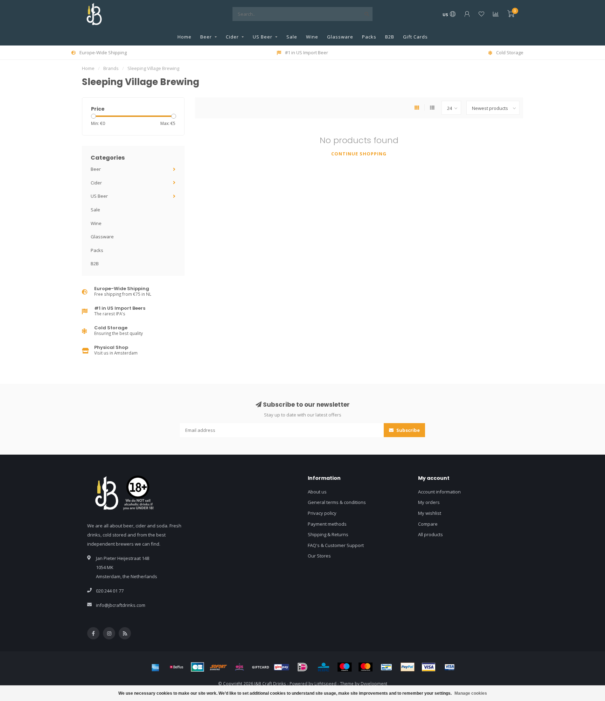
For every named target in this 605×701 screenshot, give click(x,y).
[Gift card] (260, 667)
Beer (206, 37)
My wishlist (429, 513)
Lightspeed (325, 683)
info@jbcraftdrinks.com (120, 605)
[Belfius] (176, 667)
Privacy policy (322, 513)
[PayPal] (407, 667)
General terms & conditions (337, 502)
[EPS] (239, 667)
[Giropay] (281, 667)
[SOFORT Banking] (218, 667)
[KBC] (323, 667)
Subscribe (407, 430)
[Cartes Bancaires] (197, 667)
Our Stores (319, 556)
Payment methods (327, 524)
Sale (291, 37)
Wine (312, 37)
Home (185, 37)
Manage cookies (470, 693)
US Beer (262, 37)
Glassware (340, 37)
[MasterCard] (365, 667)
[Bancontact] (386, 667)
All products (430, 534)
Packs (369, 37)
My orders (429, 502)
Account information (439, 492)
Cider (232, 37)
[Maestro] (344, 667)
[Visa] (428, 667)
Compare (428, 524)
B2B (389, 37)
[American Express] (155, 667)
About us (317, 492)
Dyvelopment (374, 683)
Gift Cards (415, 37)
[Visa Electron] (449, 667)
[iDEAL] (302, 667)
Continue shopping (359, 153)
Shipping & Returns (328, 534)
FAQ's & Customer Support (336, 545)
